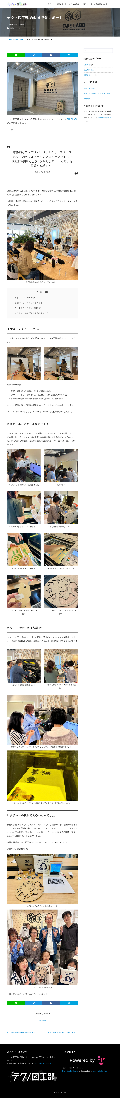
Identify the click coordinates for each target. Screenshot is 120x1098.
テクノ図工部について (92, 89)
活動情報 (87, 99)
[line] (16, 55)
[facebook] (51, 55)
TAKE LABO (72, 119)
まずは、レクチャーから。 (27, 297)
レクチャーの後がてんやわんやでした (32, 313)
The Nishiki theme (70, 1071)
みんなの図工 (89, 70)
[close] (46, 292)
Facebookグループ (43, 1063)
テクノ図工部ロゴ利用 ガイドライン (98, 94)
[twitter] (33, 55)
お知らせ (87, 65)
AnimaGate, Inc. (100, 1071)
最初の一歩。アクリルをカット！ (30, 303)
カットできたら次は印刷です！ (29, 308)
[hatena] (69, 55)
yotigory (42, 1020)
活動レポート (14, 28)
